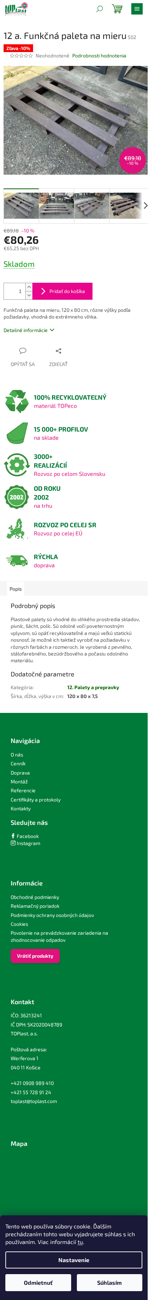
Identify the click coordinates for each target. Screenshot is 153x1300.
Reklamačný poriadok (35, 906)
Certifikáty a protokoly (35, 800)
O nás (17, 755)
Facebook (27, 836)
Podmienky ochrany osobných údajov (52, 915)
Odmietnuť (38, 1282)
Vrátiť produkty (35, 956)
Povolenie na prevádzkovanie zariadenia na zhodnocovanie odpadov (59, 936)
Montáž (19, 781)
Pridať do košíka (67, 291)
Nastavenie (73, 1259)
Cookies (19, 924)
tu (80, 1241)
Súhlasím (109, 1282)
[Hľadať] (100, 9)
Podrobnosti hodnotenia (99, 55)
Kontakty (21, 808)
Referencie (23, 790)
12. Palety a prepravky (93, 687)
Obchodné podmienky (35, 897)
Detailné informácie (26, 330)
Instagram (28, 843)
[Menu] (137, 9)
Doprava (20, 773)
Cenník (18, 763)
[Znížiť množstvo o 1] (28, 295)
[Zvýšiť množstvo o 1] (28, 287)
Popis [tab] (16, 589)
